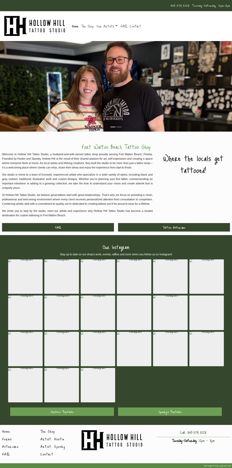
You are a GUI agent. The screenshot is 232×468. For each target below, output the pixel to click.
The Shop (87, 26)
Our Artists (105, 26)
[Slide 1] (112, 127)
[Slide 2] (119, 127)
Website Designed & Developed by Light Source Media (217, 465)
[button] (25, 276)
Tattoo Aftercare (174, 227)
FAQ (123, 26)
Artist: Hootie (52, 438)
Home (75, 26)
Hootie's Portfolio (62, 412)
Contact (135, 26)
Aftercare (10, 446)
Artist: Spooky (52, 446)
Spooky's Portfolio (170, 412)
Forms (7, 438)
